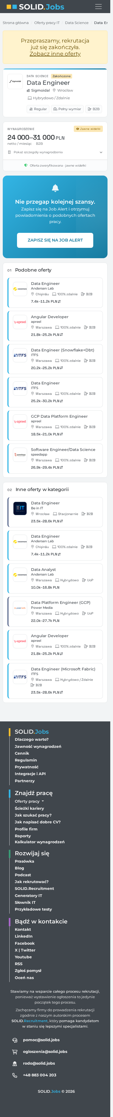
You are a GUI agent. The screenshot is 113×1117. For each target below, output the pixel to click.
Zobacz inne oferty (55, 53)
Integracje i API (30, 773)
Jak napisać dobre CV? (38, 822)
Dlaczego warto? (32, 739)
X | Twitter (25, 950)
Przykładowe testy (33, 909)
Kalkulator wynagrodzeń (40, 841)
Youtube (23, 957)
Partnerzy (25, 780)
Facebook (25, 943)
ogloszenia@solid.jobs (45, 1051)
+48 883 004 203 (39, 1075)
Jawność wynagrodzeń (38, 746)
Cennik (22, 753)
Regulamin (26, 760)
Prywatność (26, 766)
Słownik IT (25, 902)
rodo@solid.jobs (39, 1063)
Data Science (77, 22)
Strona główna (16, 22)
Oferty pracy (28, 801)
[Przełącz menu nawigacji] (98, 6)
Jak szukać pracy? (33, 815)
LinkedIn (24, 936)
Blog (19, 868)
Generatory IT (28, 895)
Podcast (23, 874)
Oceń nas (24, 977)
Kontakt (23, 929)
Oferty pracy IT (47, 22)
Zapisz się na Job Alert (55, 240)
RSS (18, 963)
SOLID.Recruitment (34, 888)
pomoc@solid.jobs (41, 1039)
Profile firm (26, 829)
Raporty (23, 835)
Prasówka (24, 861)
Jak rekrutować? (32, 881)
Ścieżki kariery (29, 808)
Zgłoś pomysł (28, 970)
